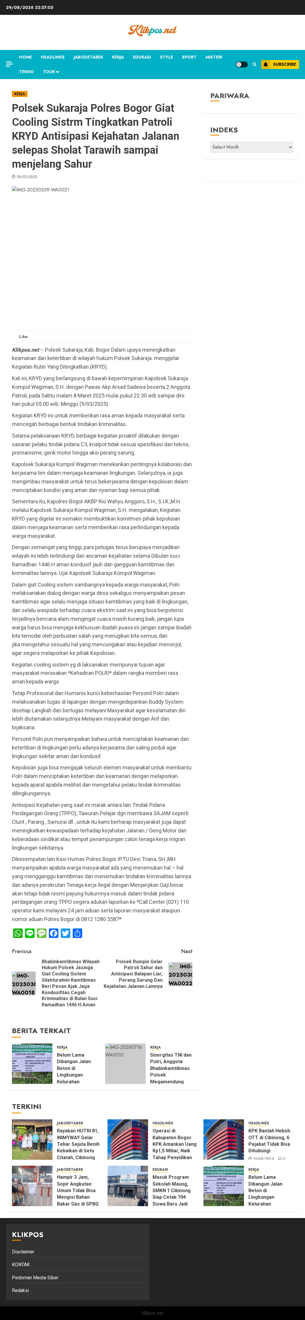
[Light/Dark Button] (242, 64)
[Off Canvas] (9, 64)
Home (25, 57)
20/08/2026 (263, 1159)
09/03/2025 (27, 177)
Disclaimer (23, 1252)
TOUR (49, 72)
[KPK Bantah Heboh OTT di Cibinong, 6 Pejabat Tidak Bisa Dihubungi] (223, 1139)
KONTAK (21, 1264)
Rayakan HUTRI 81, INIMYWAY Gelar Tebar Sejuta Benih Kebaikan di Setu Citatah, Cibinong (78, 1144)
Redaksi (20, 1290)
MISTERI (214, 57)
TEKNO (26, 72)
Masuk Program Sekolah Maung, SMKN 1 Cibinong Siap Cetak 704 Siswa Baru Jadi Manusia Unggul (171, 1193)
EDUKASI (142, 57)
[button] (254, 64)
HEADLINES (53, 57)
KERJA (118, 57)
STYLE (166, 57)
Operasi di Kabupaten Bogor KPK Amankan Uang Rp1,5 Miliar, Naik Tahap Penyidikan (174, 1144)
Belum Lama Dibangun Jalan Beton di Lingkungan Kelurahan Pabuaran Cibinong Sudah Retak (269, 1197)
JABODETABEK (88, 57)
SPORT (189, 57)
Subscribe (284, 64)
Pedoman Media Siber (35, 1277)
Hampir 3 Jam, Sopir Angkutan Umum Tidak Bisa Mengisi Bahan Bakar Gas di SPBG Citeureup (78, 1193)
